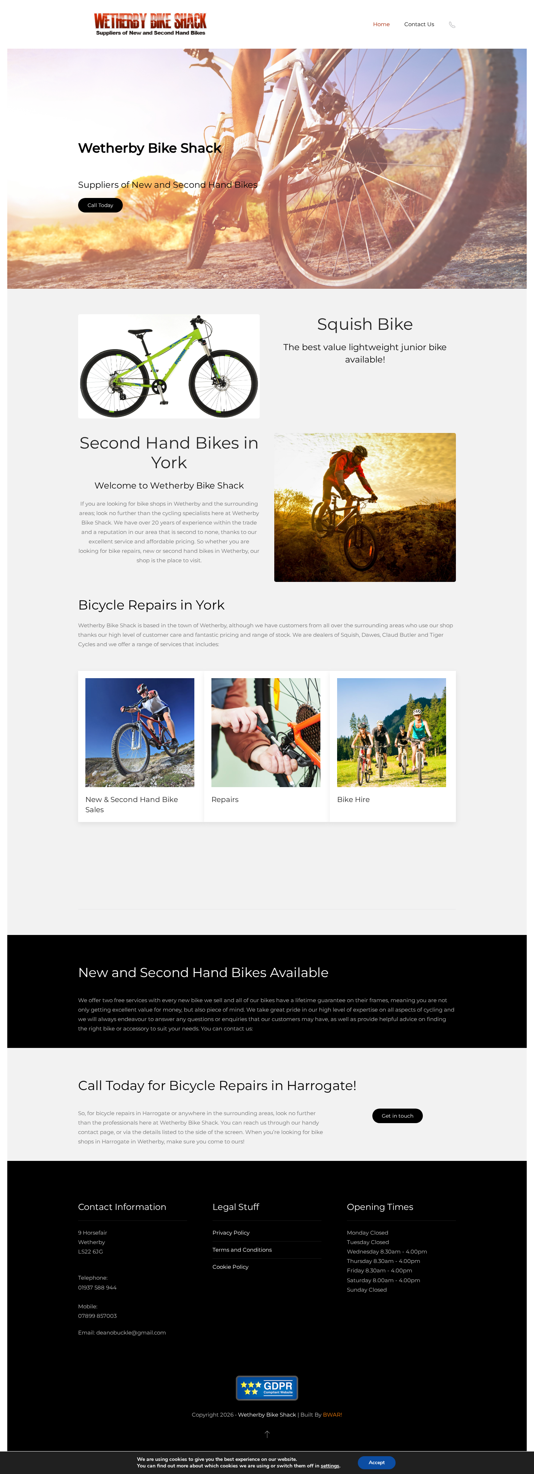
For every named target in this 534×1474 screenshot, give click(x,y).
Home (381, 24)
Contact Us (419, 24)
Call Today (100, 205)
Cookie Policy (230, 1266)
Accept (377, 1462)
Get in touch (397, 1116)
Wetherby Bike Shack (267, 1414)
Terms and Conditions (242, 1249)
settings (330, 1466)
